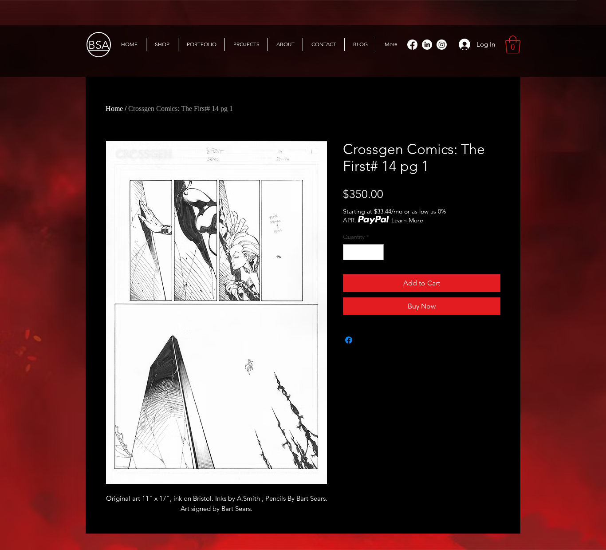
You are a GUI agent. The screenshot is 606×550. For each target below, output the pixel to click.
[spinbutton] (363, 252)
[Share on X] (365, 340)
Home (114, 108)
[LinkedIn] (427, 45)
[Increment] (377, 252)
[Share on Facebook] (348, 340)
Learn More (407, 220)
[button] (512, 44)
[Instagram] (442, 45)
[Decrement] (349, 252)
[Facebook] (412, 45)
